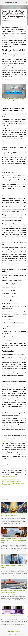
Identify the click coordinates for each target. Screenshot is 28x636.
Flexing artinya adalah (13, 479)
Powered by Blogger (15, 631)
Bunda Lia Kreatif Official (10, 2)
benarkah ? (4, 479)
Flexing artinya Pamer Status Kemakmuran (11, 481)
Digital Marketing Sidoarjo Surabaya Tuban (11, 634)
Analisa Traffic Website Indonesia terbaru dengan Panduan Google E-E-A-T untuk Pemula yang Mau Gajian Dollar (13, 540)
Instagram (4, 441)
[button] (2, 23)
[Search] (26, 2)
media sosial (12, 383)
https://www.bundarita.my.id (9, 476)
